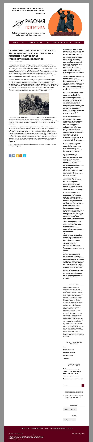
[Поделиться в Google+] (20, 155)
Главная (15, 42)
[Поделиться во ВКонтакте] (13, 155)
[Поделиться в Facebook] (10, 155)
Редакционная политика (34, 42)
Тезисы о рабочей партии (71, 376)
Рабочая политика (19, 61)
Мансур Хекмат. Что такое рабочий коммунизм (74, 397)
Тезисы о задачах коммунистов (73, 379)
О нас (22, 42)
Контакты (77, 42)
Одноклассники (68, 355)
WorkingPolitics (80, 433)
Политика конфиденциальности (61, 42)
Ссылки (47, 42)
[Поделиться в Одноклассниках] (17, 155)
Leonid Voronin (69, 395)
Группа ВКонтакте (68, 350)
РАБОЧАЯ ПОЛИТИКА (14, 433)
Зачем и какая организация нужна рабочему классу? (72, 372)
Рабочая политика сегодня (71, 369)
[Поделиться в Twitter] (24, 155)
